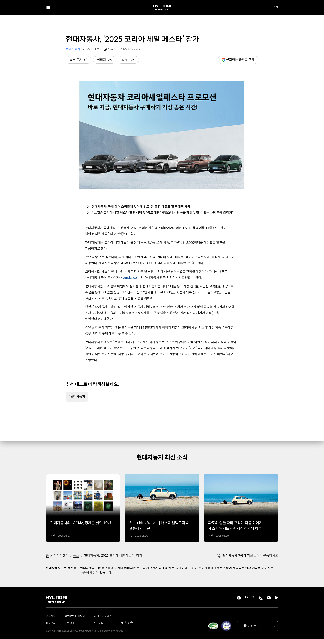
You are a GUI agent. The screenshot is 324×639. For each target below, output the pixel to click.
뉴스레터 (99, 623)
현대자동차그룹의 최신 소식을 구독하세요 (250, 556)
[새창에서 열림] (213, 626)
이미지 (106, 61)
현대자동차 (73, 49)
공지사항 (51, 616)
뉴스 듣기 (76, 60)
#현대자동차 (77, 396)
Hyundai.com (130, 278)
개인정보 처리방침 (75, 616)
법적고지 (51, 623)
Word (130, 61)
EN (276, 7)
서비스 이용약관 (103, 616)
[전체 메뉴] (48, 7)
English (127, 623)
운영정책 (70, 623)
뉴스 (76, 556)
